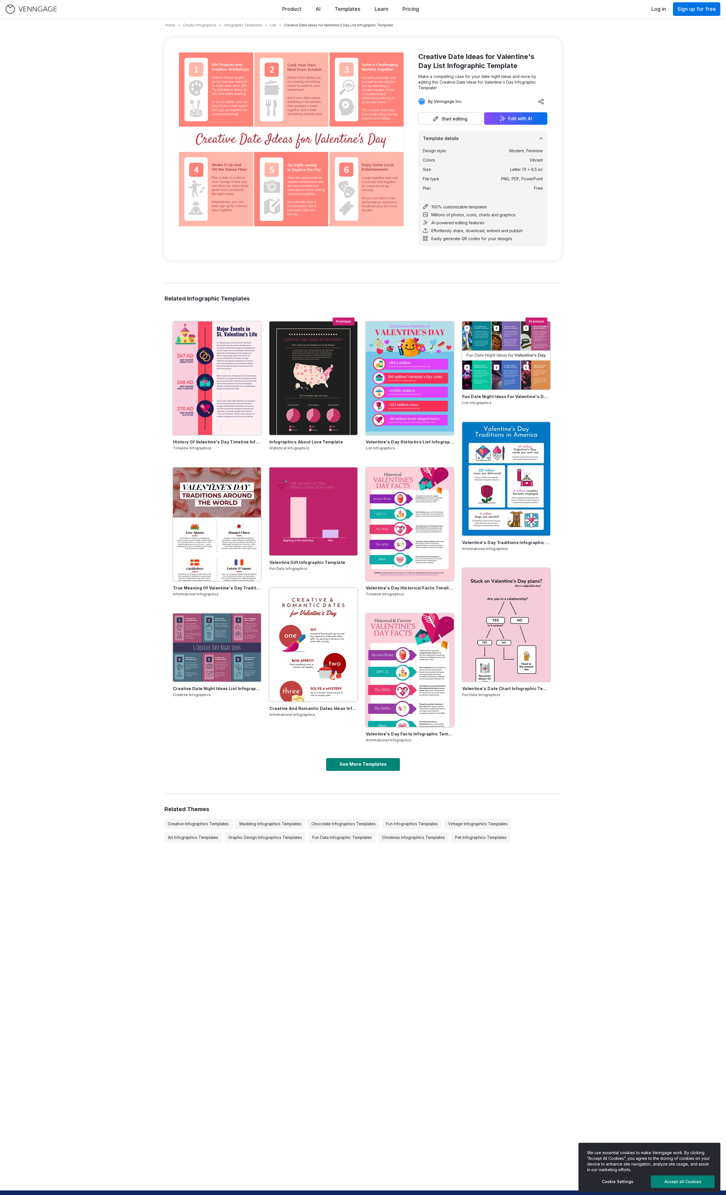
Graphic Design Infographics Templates (265, 837)
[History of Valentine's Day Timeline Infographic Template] (217, 378)
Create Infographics (199, 25)
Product (291, 9)
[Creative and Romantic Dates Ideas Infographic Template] (313, 644)
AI (318, 9)
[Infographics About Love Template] (313, 378)
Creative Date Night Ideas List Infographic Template (217, 688)
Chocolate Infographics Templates (343, 823)
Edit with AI (520, 118)
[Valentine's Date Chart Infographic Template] (506, 625)
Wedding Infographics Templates (270, 823)
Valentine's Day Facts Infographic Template (410, 733)
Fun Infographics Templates (412, 823)
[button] (450, 118)
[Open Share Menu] (541, 101)
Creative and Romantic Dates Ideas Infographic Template (313, 708)
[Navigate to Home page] (31, 9)
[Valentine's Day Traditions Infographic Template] (506, 479)
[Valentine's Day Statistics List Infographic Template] (410, 378)
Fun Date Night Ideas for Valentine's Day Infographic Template (506, 396)
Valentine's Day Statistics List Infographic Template (410, 441)
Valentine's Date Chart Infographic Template (506, 688)
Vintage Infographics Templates (478, 823)
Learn (381, 9)
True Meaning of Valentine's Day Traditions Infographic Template (217, 587)
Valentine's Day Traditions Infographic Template (506, 542)
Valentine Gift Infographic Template (307, 562)
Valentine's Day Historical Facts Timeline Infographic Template (410, 587)
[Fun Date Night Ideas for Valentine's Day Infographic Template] (506, 356)
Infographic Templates (243, 25)
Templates (347, 9)
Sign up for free (697, 9)
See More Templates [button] (363, 764)
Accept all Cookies (682, 1181)
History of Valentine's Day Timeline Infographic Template (217, 441)
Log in (658, 9)
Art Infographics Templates (193, 837)
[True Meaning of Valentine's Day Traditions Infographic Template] (217, 524)
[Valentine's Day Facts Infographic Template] (410, 670)
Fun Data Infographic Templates (342, 837)
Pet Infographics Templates (480, 837)
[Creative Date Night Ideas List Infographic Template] (217, 648)
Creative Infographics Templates (198, 823)
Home (170, 25)
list (273, 25)
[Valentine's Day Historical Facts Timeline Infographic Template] (410, 524)
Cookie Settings (617, 1181)
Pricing (410, 9)
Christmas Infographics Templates (413, 837)
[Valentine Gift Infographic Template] (313, 511)
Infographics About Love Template (306, 441)
